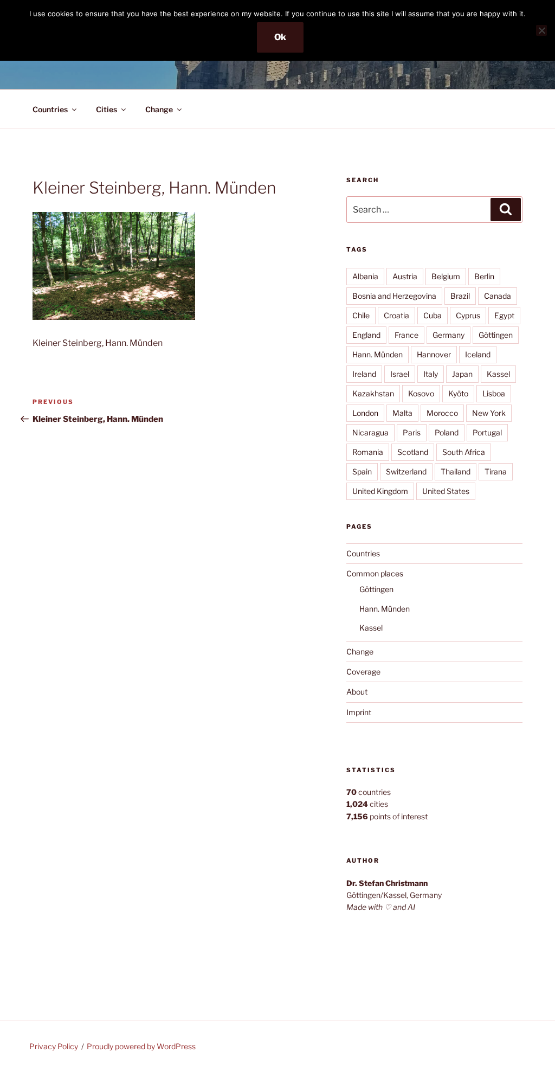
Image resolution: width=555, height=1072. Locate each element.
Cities (106, 109)
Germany (448, 334)
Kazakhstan (373, 393)
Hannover (434, 354)
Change (159, 109)
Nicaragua (370, 432)
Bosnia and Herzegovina (394, 295)
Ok (280, 37)
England (366, 334)
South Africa (463, 452)
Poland (447, 432)
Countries (50, 109)
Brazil (460, 295)
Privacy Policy (53, 1046)
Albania (365, 276)
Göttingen (496, 334)
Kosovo (421, 393)
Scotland (412, 452)
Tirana (496, 471)
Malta (402, 413)
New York (489, 413)
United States (445, 491)
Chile (361, 315)
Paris (412, 432)
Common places (374, 573)
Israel (399, 373)
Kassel (498, 373)
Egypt (504, 315)
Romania (367, 452)
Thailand (455, 471)
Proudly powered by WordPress (141, 1046)
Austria (404, 276)
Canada (497, 295)
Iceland (478, 354)
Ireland (364, 373)
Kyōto (458, 393)
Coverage (363, 671)
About (356, 691)
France (406, 334)
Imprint (358, 712)
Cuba (432, 315)
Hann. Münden (377, 354)
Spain (362, 471)
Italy (430, 373)
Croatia (396, 315)
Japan (462, 373)
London (365, 413)
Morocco (442, 413)
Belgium (445, 276)
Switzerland (406, 471)
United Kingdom (380, 491)
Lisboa (493, 393)
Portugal (487, 432)
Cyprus (468, 315)
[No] (541, 30)
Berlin (484, 276)
